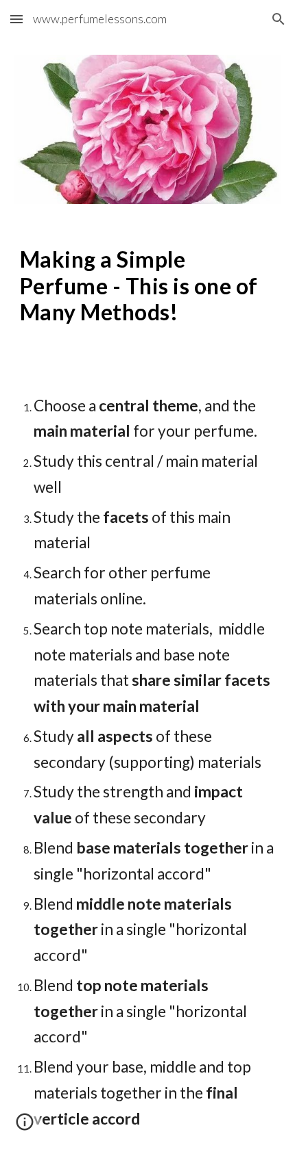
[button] (16, 19)
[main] (147, 286)
